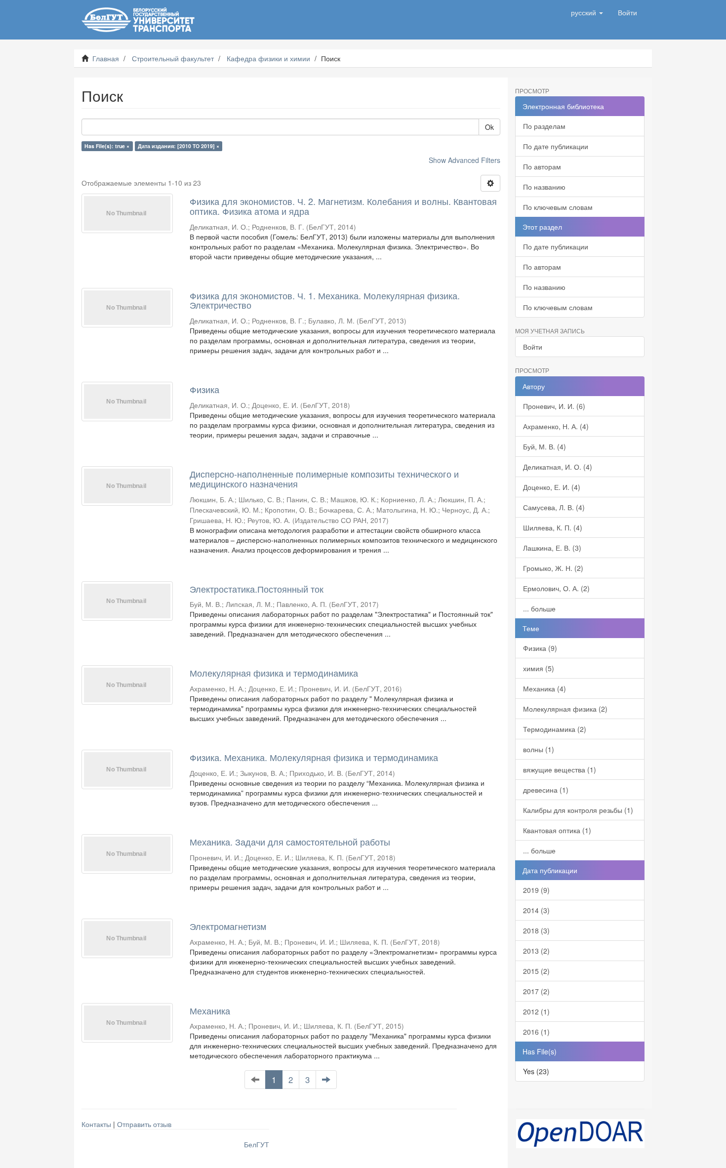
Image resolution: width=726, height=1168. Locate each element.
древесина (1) (545, 790)
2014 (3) (536, 910)
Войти (532, 347)
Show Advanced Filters (464, 160)
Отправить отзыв (144, 1124)
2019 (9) (536, 890)
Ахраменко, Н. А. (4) (556, 426)
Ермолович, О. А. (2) (556, 588)
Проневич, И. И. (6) (554, 406)
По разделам (544, 126)
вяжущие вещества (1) (559, 769)
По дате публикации (555, 146)
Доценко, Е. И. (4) (551, 487)
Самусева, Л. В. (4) (554, 507)
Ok (489, 127)
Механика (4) (544, 688)
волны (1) (538, 749)
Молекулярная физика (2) (565, 709)
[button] (587, 12)
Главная (105, 58)
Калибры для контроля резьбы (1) (578, 810)
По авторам (542, 166)
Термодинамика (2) (554, 729)
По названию (544, 187)
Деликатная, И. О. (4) (557, 467)
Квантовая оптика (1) (557, 830)
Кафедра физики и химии (268, 58)
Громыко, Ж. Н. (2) (553, 568)
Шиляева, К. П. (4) (552, 527)
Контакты (96, 1124)
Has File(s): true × (106, 146)
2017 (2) (536, 991)
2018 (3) (536, 930)
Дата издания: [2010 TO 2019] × (178, 146)
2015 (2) (536, 971)
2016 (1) (536, 1032)
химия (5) (538, 668)
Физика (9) (540, 648)
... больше (539, 608)
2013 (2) (536, 951)
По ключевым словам (558, 207)
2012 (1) (536, 1011)
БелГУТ (256, 1144)
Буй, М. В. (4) (544, 446)
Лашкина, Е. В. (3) (552, 548)
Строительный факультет (173, 58)
